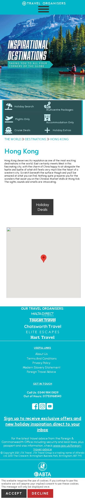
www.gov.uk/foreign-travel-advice (57, 447)
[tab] (22, 106)
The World (12, 139)
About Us (41, 354)
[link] (62, 106)
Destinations (35, 139)
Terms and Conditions (41, 358)
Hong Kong (59, 139)
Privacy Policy (41, 363)
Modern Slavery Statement (41, 367)
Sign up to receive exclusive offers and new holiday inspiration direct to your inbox (42, 424)
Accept (14, 493)
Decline (40, 493)
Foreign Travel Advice (41, 372)
